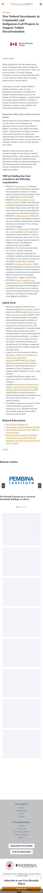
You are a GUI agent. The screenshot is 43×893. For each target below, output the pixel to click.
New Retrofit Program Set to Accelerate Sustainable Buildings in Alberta (17, 498)
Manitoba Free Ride (24, 264)
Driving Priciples (21, 811)
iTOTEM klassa (22, 229)
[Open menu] (40, 4)
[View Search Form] (3, 4)
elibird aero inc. (22, 216)
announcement (19, 384)
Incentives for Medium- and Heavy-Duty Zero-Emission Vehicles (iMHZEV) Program (22, 387)
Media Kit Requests (21, 834)
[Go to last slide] (3, 485)
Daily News (6, 12)
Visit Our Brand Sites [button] (21, 852)
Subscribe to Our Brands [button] (22, 846)
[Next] (39, 485)
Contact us (21, 837)
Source (5, 449)
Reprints (21, 826)
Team (21, 813)
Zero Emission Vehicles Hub (17, 424)
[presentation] (21, 480)
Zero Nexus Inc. (21, 186)
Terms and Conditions (21, 832)
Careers (21, 816)
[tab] (17, 507)
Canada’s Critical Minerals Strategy (20, 325)
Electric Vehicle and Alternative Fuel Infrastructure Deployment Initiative (21, 357)
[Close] (41, 878)
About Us (21, 808)
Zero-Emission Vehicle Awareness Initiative (23, 427)
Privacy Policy (21, 829)
